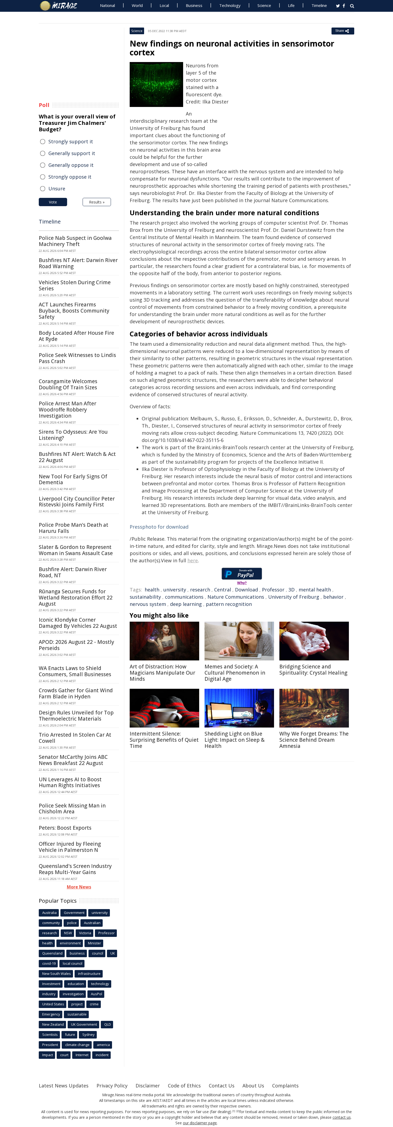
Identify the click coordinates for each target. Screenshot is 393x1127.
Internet (82, 1054)
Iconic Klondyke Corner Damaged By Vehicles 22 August (78, 622)
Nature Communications (235, 597)
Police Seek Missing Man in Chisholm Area (72, 808)
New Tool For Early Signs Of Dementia (73, 479)
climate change (77, 1044)
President (50, 1044)
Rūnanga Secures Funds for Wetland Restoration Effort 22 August (76, 597)
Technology (230, 5)
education (76, 983)
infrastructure (89, 973)
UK (112, 953)
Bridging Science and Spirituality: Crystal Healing (313, 669)
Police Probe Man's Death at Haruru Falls (73, 527)
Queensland (52, 953)
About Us (253, 1085)
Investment (51, 983)
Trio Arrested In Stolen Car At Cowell (75, 737)
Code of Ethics (184, 1085)
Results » (97, 202)
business (77, 953)
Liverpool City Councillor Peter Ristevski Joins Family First (77, 501)
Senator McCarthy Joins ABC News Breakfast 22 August (73, 760)
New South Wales (56, 973)
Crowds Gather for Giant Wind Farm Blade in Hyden (76, 693)
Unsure (56, 188)
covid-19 (49, 963)
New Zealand (53, 1024)
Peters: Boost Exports (65, 827)
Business (194, 5)
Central (222, 589)
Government (74, 912)
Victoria (85, 932)
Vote (53, 202)
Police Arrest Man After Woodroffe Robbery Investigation (67, 409)
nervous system (148, 604)
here (192, 560)
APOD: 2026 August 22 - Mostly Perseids (76, 645)
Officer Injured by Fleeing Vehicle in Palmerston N (70, 846)
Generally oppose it (71, 165)
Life (291, 5)
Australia (49, 912)
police (72, 922)
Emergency (51, 1014)
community (51, 922)
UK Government (84, 1024)
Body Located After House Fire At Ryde (76, 336)
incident (102, 1054)
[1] (233, 1111)
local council (72, 963)
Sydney (88, 1034)
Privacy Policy (112, 1085)
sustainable (77, 1014)
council (97, 953)
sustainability (145, 597)
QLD (107, 1024)
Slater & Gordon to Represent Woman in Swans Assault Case (76, 550)
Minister (94, 943)
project (77, 1004)
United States (53, 1004)
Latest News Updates (63, 1085)
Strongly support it (70, 141)
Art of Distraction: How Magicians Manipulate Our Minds (162, 672)
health (152, 589)
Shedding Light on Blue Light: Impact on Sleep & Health (235, 739)
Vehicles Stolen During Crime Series (75, 285)
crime (94, 1004)
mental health (315, 589)
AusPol (96, 993)
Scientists (50, 1034)
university (174, 589)
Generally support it (71, 153)
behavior (333, 597)
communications (184, 597)
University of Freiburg (293, 597)
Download (246, 589)
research (200, 589)
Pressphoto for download (159, 527)
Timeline (319, 5)
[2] (237, 1111)
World (137, 5)
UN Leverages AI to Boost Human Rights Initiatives (70, 782)
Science (264, 5)
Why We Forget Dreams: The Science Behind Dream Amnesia (314, 739)
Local (164, 5)
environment (70, 943)
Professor (273, 589)
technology (100, 983)
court (64, 1054)
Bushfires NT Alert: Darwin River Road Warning (78, 263)
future (70, 1034)
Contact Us (221, 1085)
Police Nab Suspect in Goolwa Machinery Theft (75, 241)
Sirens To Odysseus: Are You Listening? (73, 434)
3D (291, 589)
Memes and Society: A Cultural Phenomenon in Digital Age (235, 672)
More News (79, 887)
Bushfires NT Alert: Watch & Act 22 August (77, 457)
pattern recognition (229, 604)
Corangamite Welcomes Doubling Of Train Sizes (68, 384)
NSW (68, 932)
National (107, 5)
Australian (92, 922)
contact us (342, 1117)
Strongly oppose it (69, 177)
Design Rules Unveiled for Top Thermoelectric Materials (76, 715)
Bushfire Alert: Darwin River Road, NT (73, 572)
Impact (47, 1054)
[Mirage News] (61, 6)
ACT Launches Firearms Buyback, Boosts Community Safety (74, 310)
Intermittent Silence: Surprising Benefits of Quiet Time (164, 739)
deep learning (186, 604)
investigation (73, 993)
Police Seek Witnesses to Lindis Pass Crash (77, 358)
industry (49, 993)
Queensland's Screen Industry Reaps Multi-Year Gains (75, 869)
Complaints (285, 1085)
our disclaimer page (200, 1122)
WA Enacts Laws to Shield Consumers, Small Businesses (75, 671)
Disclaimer (148, 1085)
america (103, 1044)
